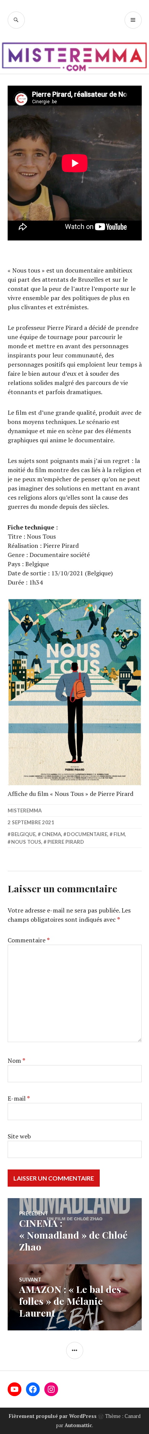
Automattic (78, 1425)
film (119, 834)
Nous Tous (26, 842)
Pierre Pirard (65, 842)
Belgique (23, 834)
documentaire (87, 834)
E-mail (19, 1098)
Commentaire (29, 940)
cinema (51, 834)
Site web (19, 1136)
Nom (16, 1060)
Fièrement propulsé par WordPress (53, 1416)
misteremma (25, 810)
